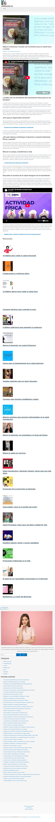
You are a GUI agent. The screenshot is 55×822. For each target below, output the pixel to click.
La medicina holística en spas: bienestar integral (14, 758)
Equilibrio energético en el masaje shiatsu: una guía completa (17, 733)
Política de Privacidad (29, 806)
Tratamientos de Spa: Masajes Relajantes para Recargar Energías (18, 683)
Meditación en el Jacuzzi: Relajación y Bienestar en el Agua (16, 696)
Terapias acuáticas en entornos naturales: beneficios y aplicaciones (18, 716)
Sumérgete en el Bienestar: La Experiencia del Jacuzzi (15, 743)
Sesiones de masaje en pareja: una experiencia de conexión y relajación (19, 741)
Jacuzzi (5, 665)
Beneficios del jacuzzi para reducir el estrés (13, 694)
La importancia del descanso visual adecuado (13, 692)
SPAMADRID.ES (7, 6)
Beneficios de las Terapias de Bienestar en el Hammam (15, 729)
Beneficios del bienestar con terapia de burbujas (14, 698)
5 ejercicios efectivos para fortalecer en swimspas (14, 718)
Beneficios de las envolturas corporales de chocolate (15, 768)
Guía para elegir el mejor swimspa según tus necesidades (16, 755)
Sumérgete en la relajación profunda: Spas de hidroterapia (16, 762)
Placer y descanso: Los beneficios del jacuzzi (13, 725)
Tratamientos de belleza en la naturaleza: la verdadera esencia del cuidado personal (22, 774)
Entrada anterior (4, 607)
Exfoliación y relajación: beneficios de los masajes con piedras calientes (19, 727)
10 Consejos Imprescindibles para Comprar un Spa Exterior (16, 679)
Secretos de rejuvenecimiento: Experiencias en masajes (16, 749)
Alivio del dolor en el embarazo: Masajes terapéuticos (15, 760)
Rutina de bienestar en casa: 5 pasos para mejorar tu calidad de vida (18, 702)
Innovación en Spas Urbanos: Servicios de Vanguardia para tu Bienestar (19, 690)
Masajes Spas (7, 667)
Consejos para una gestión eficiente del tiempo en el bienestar (17, 708)
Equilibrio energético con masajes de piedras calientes (15, 704)
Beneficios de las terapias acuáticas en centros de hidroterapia (17, 776)
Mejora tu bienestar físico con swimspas (12, 710)
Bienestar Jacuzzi (7, 661)
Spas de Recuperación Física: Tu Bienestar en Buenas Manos (17, 751)
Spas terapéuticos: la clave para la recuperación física (15, 712)
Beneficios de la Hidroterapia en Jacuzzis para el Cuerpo (16, 700)
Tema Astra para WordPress (34, 817)
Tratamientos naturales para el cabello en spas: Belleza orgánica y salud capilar (21, 735)
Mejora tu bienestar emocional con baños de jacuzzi (15, 723)
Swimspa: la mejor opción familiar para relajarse (14, 778)
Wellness (5, 51)
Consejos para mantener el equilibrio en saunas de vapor (16, 766)
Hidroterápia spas (7, 663)
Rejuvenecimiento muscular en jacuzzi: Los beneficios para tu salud (18, 706)
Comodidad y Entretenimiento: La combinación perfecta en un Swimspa (19, 737)
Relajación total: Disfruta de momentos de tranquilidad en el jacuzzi (18, 731)
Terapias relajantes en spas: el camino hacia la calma (15, 780)
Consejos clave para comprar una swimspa (13, 739)
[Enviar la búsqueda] (18, 654)
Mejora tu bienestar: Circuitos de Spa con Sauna (14, 772)
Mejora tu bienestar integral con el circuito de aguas (15, 764)
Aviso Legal (28, 807)
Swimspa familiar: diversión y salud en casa (13, 685)
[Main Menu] (4, 8)
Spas (5, 669)
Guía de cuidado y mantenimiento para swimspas (14, 753)
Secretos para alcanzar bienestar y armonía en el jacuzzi (16, 714)
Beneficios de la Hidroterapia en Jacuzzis (12, 745)
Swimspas (6, 671)
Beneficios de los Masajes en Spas (11, 770)
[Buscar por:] (10, 654)
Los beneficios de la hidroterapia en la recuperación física (16, 720)
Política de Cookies (29, 809)
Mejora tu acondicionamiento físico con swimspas (14, 681)
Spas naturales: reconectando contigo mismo (13, 688)
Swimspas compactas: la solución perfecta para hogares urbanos (18, 747)
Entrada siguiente (4, 609)
